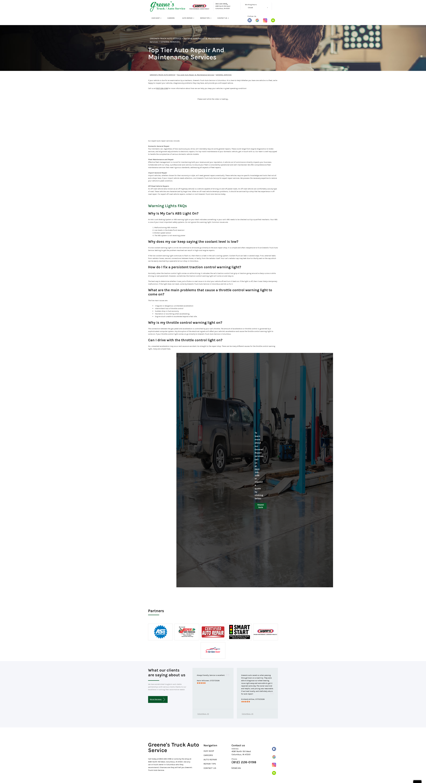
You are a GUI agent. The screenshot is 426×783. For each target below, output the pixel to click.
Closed (250, 8)
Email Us (236, 768)
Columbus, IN (203, 714)
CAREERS (171, 18)
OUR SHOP (156, 18)
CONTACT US (222, 18)
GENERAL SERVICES (169, 42)
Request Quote (260, 506)
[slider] (201, 683)
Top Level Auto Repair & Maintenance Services (195, 75)
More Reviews (156, 699)
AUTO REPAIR (187, 18)
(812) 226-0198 (220, 4)
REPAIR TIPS (205, 18)
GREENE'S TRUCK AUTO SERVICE (165, 38)
